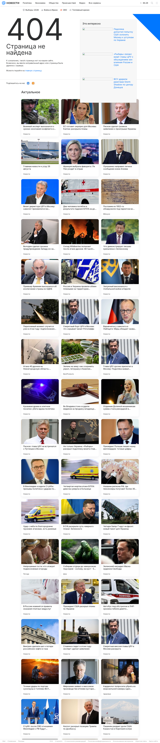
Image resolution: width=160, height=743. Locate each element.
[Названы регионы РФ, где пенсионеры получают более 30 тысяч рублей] (120, 478)
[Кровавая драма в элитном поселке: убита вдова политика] (40, 398)
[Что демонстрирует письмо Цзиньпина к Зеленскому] (120, 238)
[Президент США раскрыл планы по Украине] (80, 598)
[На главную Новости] (12, 3)
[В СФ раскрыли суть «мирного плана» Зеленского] (80, 518)
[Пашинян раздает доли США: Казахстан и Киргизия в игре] (120, 718)
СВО (65, 10)
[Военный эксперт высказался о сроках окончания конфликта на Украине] (40, 118)
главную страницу (33, 70)
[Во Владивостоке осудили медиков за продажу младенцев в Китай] (80, 398)
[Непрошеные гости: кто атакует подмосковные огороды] (40, 558)
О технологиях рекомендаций (75, 741)
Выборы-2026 (32, 10)
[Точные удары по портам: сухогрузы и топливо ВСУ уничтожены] (40, 678)
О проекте (58, 741)
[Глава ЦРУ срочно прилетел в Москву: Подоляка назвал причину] (120, 358)
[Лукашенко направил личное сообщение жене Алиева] (120, 158)
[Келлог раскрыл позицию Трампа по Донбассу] (80, 718)
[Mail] (4, 3)
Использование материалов (123, 741)
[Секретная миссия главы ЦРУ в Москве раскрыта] (120, 638)
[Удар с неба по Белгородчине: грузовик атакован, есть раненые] (40, 518)
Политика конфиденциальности (99, 741)
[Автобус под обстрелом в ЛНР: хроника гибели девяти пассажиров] (120, 598)
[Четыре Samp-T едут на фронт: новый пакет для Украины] (120, 518)
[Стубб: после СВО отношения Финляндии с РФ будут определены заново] (40, 718)
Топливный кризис (81, 10)
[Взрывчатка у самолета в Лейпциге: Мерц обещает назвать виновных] (120, 318)
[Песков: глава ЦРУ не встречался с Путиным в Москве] (40, 438)
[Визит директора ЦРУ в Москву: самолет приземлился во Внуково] (40, 198)
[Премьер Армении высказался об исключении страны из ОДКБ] (40, 278)
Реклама (21, 741)
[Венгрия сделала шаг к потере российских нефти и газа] (40, 638)
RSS (51, 741)
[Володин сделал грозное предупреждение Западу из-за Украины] (40, 238)
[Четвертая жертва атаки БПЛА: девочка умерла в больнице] (80, 478)
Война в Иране (51, 10)
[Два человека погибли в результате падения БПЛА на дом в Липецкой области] (80, 198)
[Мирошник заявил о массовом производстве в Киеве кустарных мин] (80, 678)
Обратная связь (141, 741)
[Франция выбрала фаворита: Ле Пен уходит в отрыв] (80, 158)
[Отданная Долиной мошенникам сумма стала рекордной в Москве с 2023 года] (120, 398)
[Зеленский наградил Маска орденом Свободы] (120, 558)
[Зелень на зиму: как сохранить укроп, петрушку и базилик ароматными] (80, 358)
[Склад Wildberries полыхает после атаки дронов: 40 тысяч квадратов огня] (80, 238)
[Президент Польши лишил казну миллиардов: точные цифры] (120, 438)
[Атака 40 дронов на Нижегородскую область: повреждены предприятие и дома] (40, 358)
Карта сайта (153, 741)
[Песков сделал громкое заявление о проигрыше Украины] (120, 118)
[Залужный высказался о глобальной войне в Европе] (120, 278)
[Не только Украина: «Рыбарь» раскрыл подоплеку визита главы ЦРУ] (80, 438)
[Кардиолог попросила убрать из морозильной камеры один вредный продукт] (120, 678)
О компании (12, 741)
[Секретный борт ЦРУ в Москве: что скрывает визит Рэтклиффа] (80, 318)
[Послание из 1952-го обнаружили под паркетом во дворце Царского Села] (120, 198)
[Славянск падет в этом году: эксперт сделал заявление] (80, 638)
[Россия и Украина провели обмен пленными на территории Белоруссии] (80, 278)
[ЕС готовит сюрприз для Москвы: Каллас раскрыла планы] (80, 118)
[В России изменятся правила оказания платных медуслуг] (40, 598)
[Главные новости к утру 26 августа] (40, 158)
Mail (3, 741)
